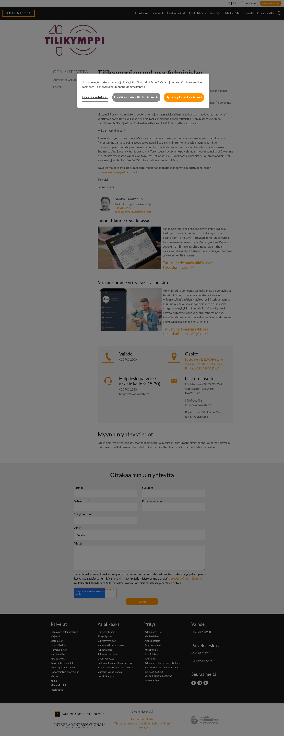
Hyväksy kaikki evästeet (184, 97)
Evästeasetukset (95, 97)
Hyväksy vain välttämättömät (136, 97)
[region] (143, 90)
